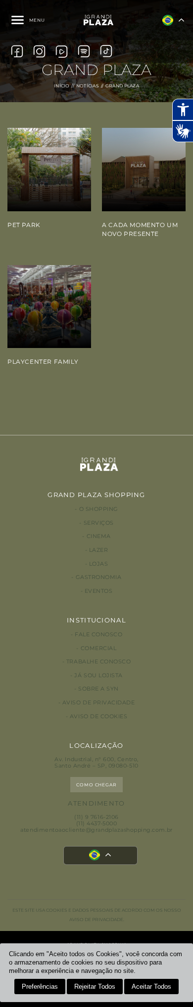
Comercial (98, 648)
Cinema (98, 536)
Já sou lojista (98, 675)
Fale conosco (98, 634)
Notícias (87, 85)
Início (62, 85)
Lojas (98, 564)
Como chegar (96, 784)
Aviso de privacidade (98, 702)
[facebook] (17, 51)
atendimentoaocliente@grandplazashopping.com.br (96, 830)
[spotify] (84, 51)
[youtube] (61, 51)
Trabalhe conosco (98, 661)
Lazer (98, 550)
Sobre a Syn (98, 689)
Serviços (98, 523)
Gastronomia (98, 577)
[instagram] (39, 51)
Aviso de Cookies (98, 716)
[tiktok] (106, 51)
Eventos (99, 591)
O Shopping (98, 509)
